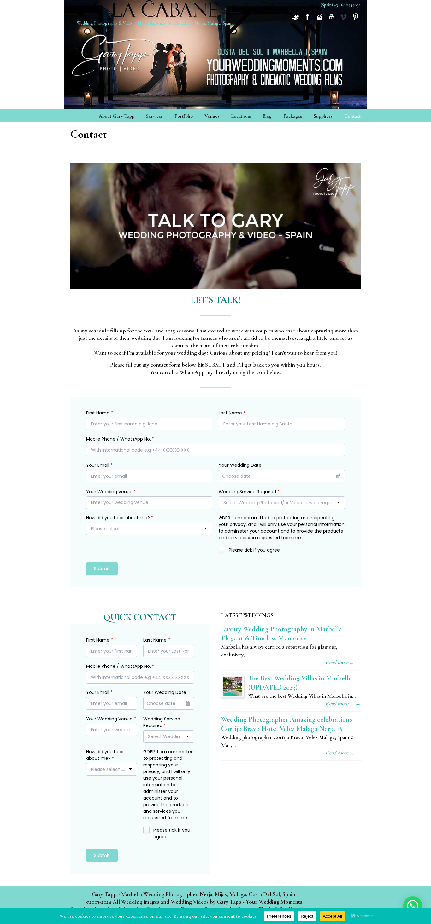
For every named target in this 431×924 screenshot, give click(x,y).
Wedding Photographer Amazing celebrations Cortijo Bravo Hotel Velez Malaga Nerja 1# (286, 724)
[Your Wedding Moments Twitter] (296, 19)
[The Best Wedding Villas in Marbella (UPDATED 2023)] (232, 686)
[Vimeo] (344, 19)
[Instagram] (320, 19)
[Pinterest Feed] (356, 19)
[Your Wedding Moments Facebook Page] (308, 19)
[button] (412, 905)
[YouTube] (332, 19)
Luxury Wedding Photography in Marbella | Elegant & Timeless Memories (283, 633)
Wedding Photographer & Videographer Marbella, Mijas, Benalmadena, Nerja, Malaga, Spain (114, 53)
